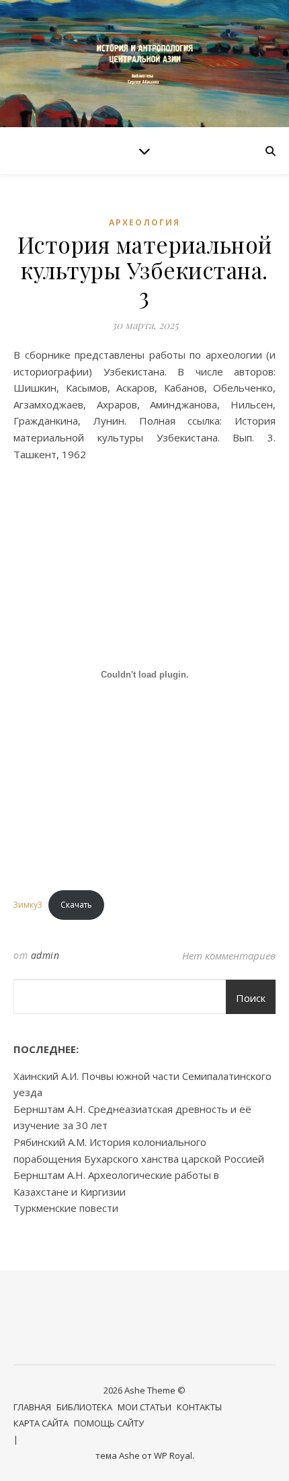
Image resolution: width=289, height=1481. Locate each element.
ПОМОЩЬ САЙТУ (109, 1423)
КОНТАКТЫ (199, 1407)
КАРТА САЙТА (41, 1423)
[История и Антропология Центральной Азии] (144, 64)
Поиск (250, 998)
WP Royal (173, 1455)
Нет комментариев (229, 955)
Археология (144, 222)
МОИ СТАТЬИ (144, 1407)
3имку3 (27, 904)
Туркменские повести (65, 1208)
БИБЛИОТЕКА (84, 1407)
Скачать (76, 904)
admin (45, 955)
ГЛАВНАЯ (32, 1407)
